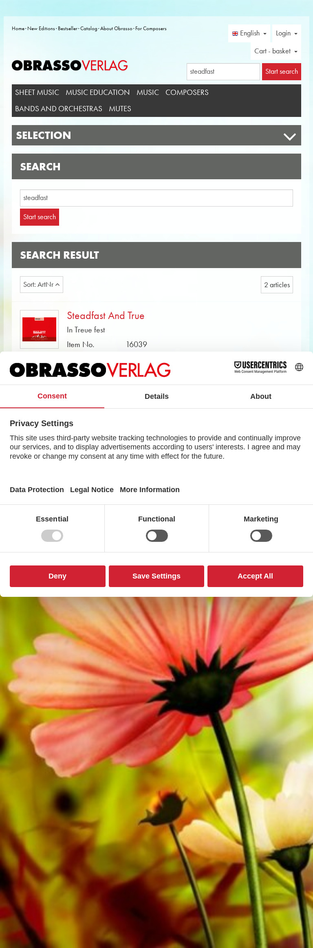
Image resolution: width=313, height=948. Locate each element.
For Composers (151, 28)
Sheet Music (37, 92)
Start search (39, 216)
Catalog (88, 28)
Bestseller (67, 28)
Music (148, 92)
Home (18, 28)
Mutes (120, 108)
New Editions (41, 28)
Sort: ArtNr (39, 284)
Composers (187, 92)
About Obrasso (116, 28)
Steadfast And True (106, 315)
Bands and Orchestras (58, 108)
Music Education (98, 92)
